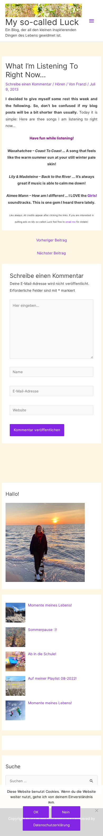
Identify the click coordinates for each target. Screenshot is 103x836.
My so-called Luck (42, 22)
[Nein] (96, 810)
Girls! (92, 195)
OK (36, 812)
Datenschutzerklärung (51, 825)
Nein (66, 812)
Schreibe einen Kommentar (29, 84)
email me (70, 221)
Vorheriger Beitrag (51, 240)
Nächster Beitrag (51, 253)
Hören (60, 84)
